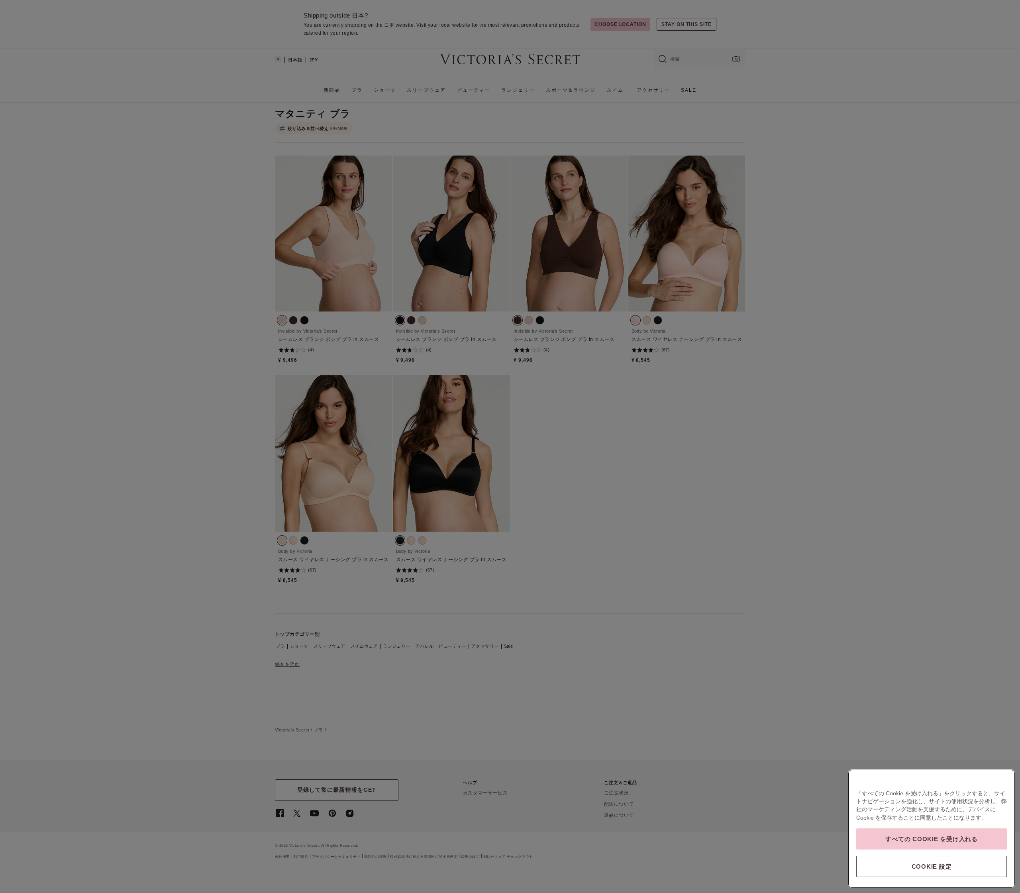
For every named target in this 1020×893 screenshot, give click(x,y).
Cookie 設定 (932, 866)
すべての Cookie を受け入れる (931, 839)
